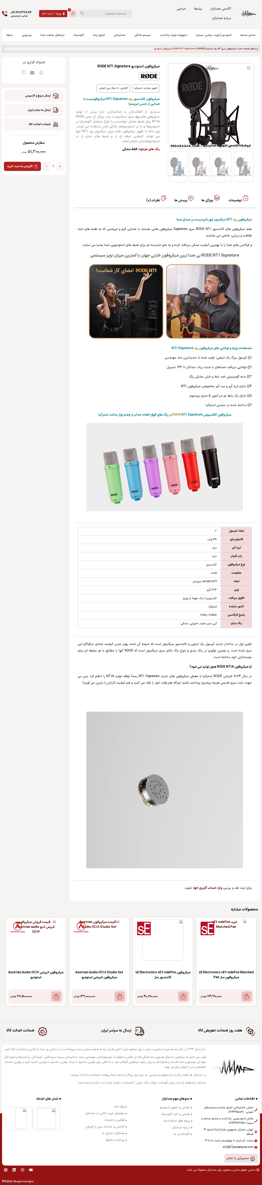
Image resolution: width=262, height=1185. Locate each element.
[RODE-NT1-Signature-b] (211, 106)
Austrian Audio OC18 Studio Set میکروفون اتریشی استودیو (99, 975)
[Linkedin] (14, 1170)
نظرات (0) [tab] (153, 200)
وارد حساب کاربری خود (207, 887)
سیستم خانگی (142, 35)
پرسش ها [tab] (181, 200)
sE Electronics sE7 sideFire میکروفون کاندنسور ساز (162, 975)
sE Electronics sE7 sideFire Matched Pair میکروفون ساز (226, 975)
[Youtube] (31, 1170)
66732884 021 (21, 12)
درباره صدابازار (221, 18)
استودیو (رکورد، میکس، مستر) (213, 35)
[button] (41, 72)
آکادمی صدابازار (220, 8)
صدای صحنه (247, 35)
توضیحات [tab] (235, 200)
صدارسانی (119, 35)
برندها (198, 8)
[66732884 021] (5, 13)
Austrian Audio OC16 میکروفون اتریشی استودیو (35, 975)
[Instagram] (22, 1170)
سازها (10, 35)
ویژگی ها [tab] (207, 200)
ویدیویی (27, 35)
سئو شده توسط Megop (18, 1181)
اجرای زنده (99, 35)
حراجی (181, 8)
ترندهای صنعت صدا (52, 35)
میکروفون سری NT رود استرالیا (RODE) (216, 49)
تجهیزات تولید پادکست (173, 35)
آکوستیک (78, 35)
